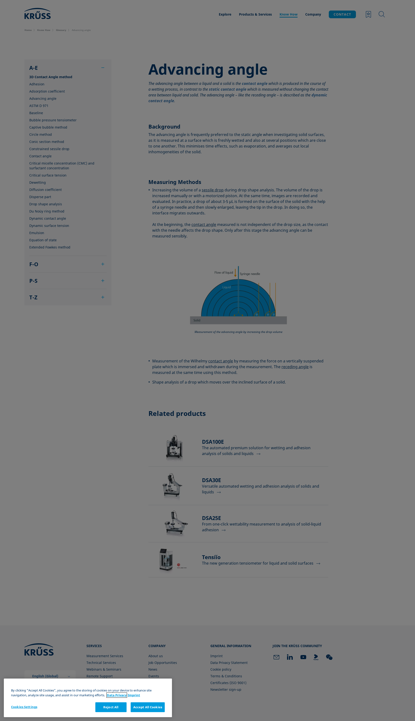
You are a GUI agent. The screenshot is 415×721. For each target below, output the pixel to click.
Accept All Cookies (147, 707)
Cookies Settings (24, 707)
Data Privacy (117, 695)
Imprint (134, 695)
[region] (88, 698)
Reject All (110, 707)
